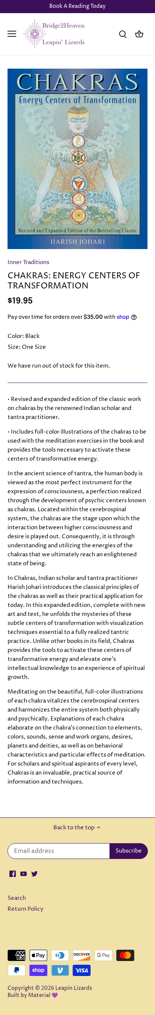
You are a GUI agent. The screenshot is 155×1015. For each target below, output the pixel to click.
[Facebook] (12, 874)
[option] (77, 159)
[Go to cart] (139, 34)
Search (17, 898)
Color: (16, 336)
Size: (14, 347)
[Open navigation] (12, 34)
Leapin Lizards (73, 988)
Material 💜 (43, 995)
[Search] (122, 34)
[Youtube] (23, 874)
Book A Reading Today (77, 6)
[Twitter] (34, 874)
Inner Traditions (28, 262)
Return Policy (25, 909)
